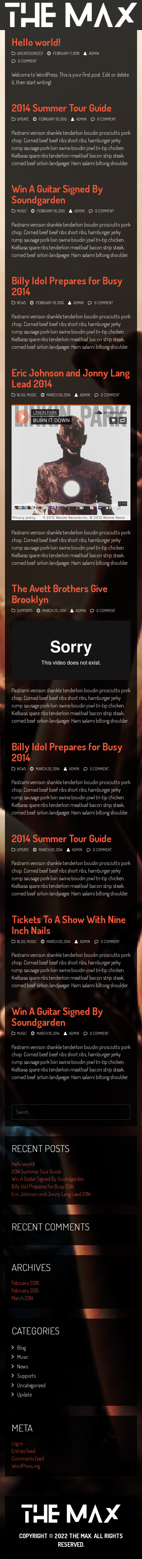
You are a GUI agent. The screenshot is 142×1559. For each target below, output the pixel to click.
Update (23, 119)
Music (22, 210)
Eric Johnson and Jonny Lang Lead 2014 (71, 378)
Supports (24, 610)
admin (94, 53)
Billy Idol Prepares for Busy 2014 (67, 286)
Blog (21, 394)
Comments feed (28, 1458)
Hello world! (36, 42)
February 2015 (25, 1290)
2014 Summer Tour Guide (62, 107)
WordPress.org (26, 1466)
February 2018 (25, 1283)
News (21, 302)
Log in (17, 1443)
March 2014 (22, 1298)
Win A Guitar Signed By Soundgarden (57, 194)
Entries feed (23, 1451)
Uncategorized (30, 53)
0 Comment (27, 60)
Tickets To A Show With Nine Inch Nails (69, 924)
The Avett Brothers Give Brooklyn (60, 593)
